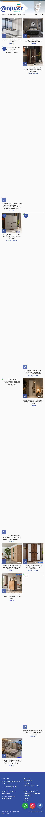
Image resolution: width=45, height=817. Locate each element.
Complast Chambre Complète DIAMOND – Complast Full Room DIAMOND (33, 732)
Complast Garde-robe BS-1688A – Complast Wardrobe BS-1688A (33, 69)
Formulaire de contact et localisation (32, 795)
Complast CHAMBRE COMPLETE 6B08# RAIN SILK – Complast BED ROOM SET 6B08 (12, 762)
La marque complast (8, 796)
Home (3, 14)
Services (27, 783)
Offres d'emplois (31, 786)
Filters (38, 14)
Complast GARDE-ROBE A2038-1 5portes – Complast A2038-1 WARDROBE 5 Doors (12, 567)
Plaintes (26, 798)
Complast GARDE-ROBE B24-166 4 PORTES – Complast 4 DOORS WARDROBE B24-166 (12, 537)
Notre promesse (7, 798)
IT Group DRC (39, 811)
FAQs (26, 800)
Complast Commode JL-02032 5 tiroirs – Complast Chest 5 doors (12, 596)
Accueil (27, 778)
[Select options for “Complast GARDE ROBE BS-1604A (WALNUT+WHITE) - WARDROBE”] (25, 561)
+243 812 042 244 (10, 786)
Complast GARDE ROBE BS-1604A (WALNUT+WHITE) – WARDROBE (33, 567)
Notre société (6, 793)
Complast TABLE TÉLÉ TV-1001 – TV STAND (12, 40)
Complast (13, 811)
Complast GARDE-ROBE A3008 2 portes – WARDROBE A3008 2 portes (33, 401)
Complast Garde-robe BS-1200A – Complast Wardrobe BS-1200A (12, 236)
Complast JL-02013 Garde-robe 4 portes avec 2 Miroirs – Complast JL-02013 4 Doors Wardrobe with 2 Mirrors (12, 206)
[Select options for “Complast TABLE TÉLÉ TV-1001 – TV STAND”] (4, 36)
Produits (28, 781)
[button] (25, 36)
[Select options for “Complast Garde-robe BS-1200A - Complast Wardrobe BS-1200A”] (4, 231)
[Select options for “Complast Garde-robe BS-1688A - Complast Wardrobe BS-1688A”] (25, 64)
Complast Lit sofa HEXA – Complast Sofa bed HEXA (33, 40)
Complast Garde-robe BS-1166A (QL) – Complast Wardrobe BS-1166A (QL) (33, 372)
